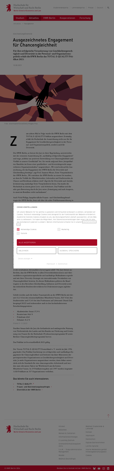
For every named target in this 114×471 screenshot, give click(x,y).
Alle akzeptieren (27, 242)
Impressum (51, 264)
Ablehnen (23, 250)
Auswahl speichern (69, 250)
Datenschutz (62, 264)
